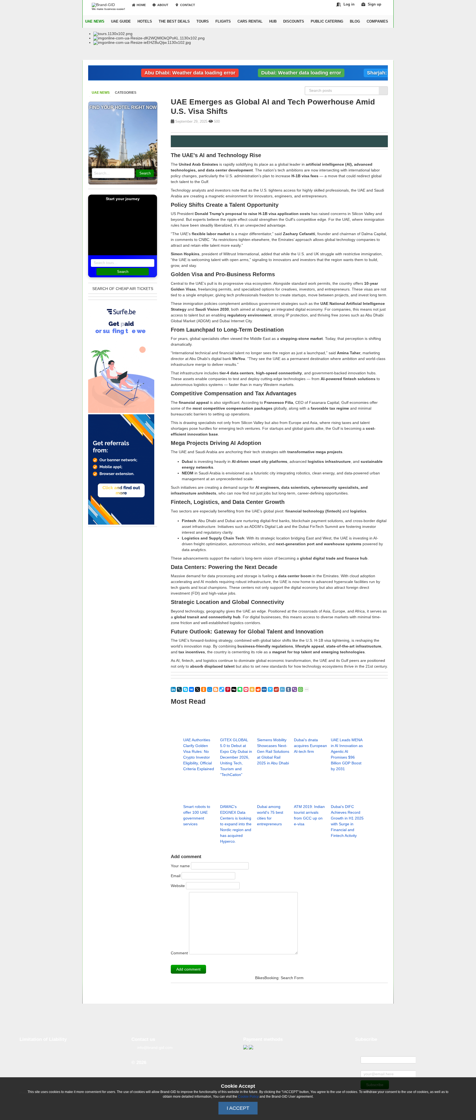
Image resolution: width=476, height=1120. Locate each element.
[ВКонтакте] (191, 689)
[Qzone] (252, 689)
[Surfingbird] (270, 689)
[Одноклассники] (203, 689)
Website (178, 885)
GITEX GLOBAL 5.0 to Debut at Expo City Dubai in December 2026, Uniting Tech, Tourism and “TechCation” (236, 757)
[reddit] (258, 689)
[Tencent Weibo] (282, 689)
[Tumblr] (288, 689)
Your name (180, 866)
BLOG (355, 21)
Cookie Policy (248, 1096)
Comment (179, 953)
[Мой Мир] (209, 689)
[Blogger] (215, 689)
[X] (197, 689)
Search (145, 173)
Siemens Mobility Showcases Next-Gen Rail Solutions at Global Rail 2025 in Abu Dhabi (273, 751)
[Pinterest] (227, 689)
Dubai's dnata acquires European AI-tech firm (310, 746)
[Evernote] (239, 689)
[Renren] (264, 689)
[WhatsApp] (300, 689)
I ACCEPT (238, 1108)
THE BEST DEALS (174, 21)
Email (175, 876)
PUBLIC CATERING (327, 21)
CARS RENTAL (250, 21)
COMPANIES (377, 21)
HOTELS (144, 21)
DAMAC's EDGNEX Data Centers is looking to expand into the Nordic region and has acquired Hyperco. (235, 824)
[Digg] (233, 689)
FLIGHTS (223, 21)
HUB (273, 21)
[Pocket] (246, 689)
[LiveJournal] (179, 689)
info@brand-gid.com (155, 1047)
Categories (125, 93)
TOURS (202, 21)
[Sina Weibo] (276, 689)
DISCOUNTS (293, 21)
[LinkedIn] (173, 689)
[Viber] (294, 689)
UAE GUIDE (121, 21)
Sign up (374, 4)
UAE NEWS (94, 21)
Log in (349, 4)
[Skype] (185, 689)
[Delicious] (221, 689)
